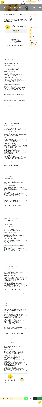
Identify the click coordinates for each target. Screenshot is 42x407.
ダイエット (30, 18)
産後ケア (30, 24)
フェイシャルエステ (31, 19)
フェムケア (30, 20)
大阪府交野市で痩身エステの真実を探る (15, 39)
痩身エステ (36, 44)
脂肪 (36, 42)
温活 (29, 23)
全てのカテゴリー (31, 16)
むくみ (32, 42)
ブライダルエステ (31, 21)
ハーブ (29, 42)
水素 (31, 42)
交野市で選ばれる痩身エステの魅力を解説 (16, 41)
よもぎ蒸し (30, 17)
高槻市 (34, 42)
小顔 (29, 22)
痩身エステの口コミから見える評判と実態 (16, 40)
